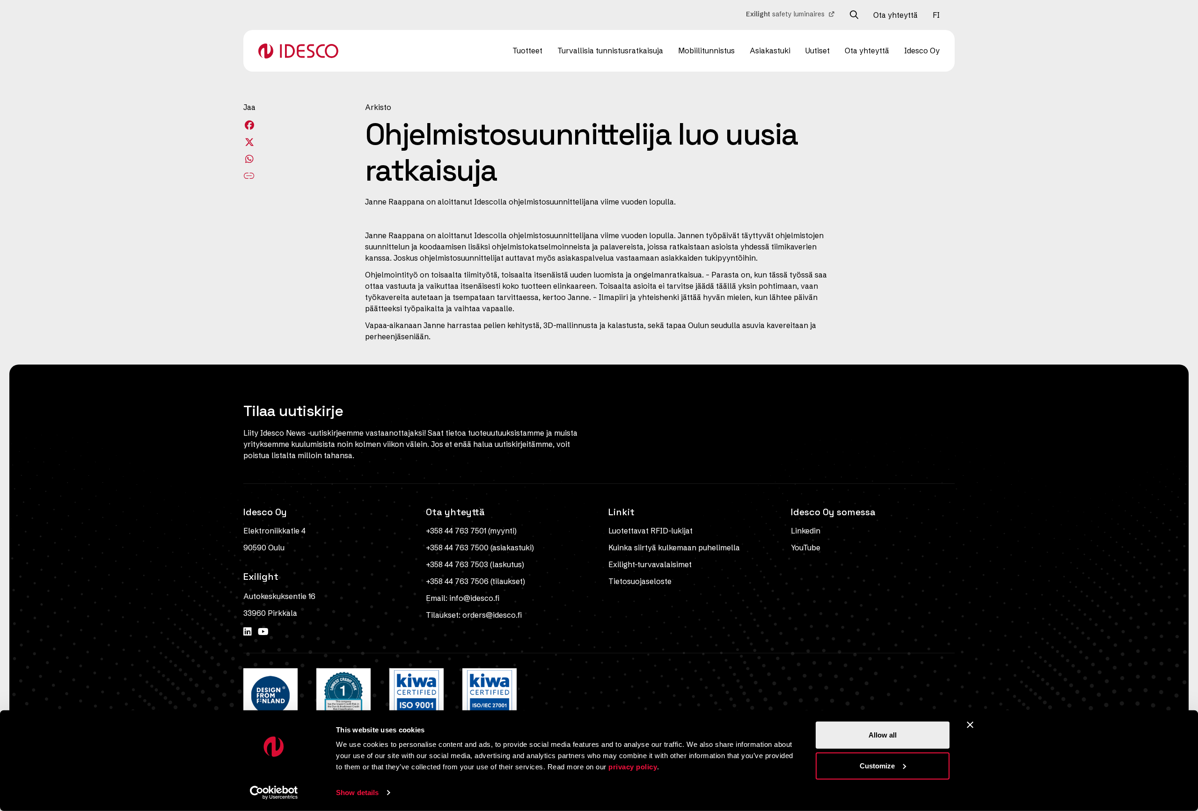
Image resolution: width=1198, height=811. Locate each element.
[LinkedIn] (248, 631)
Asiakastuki (770, 50)
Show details (357, 792)
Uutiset (817, 50)
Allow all (883, 735)
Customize (877, 765)
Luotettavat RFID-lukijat (650, 530)
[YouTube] (263, 631)
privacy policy (632, 767)
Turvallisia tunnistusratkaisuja (610, 50)
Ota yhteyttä (895, 15)
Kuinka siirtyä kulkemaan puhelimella (674, 547)
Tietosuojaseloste (640, 581)
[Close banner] (970, 725)
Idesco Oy (922, 50)
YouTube (805, 547)
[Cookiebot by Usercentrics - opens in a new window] (274, 793)
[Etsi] (854, 15)
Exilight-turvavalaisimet (650, 564)
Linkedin (805, 530)
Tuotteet (527, 50)
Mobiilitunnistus (706, 50)
